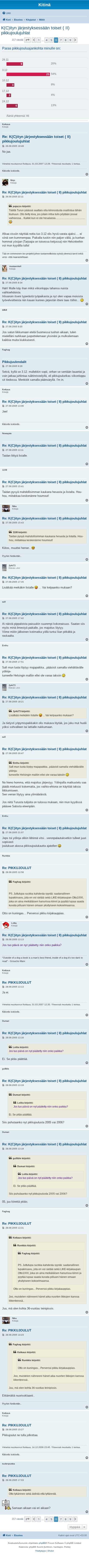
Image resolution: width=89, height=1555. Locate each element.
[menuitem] (6, 13)
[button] (27, 40)
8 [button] (65, 40)
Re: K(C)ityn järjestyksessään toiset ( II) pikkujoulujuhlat (36, 139)
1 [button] (39, 40)
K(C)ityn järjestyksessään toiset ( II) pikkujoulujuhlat (35, 30)
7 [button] (61, 40)
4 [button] (46, 40)
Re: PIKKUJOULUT (16, 868)
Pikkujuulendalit (14, 362)
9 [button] (70, 40)
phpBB (42, 1543)
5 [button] (51, 40)
